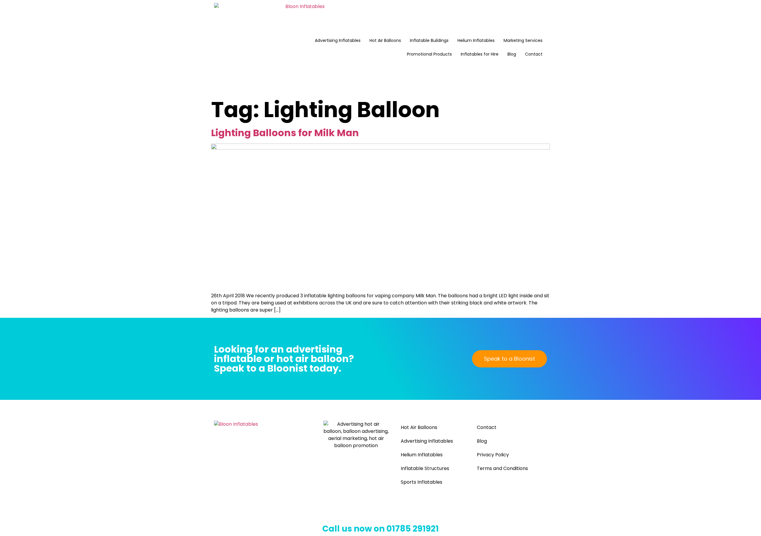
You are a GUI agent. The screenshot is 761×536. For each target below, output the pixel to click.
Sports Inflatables (421, 482)
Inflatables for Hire (480, 54)
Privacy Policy (493, 454)
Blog (511, 54)
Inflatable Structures (425, 468)
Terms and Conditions (502, 468)
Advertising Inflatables (338, 40)
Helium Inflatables (476, 40)
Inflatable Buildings (429, 40)
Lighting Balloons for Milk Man (285, 132)
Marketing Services (523, 40)
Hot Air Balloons (385, 40)
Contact (534, 54)
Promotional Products (429, 54)
